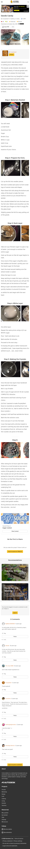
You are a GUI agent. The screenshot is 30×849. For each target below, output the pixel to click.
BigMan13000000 (10, 623)
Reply (15, 636)
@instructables (8, 829)
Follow (11, 54)
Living (3, 801)
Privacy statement (7, 841)
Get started (5, 815)
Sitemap (4, 819)
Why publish (5, 813)
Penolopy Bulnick (10, 745)
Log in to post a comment (15, 765)
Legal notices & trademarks (10, 846)
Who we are (5, 822)
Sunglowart (6, 19)
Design (3, 794)
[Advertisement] (15, 8)
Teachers (4, 805)
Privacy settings (18, 841)
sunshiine (8, 698)
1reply (4, 639)
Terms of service (19, 838)
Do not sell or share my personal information (14, 843)
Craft (3, 796)
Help (3, 817)
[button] (2, 2)
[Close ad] (28, 6)
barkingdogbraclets (10, 724)
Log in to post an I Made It (15, 551)
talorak (7, 645)
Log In (15, 613)
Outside (4, 803)
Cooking (12, 19)
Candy (18, 19)
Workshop (4, 792)
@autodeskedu (8, 832)
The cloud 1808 (9, 666)
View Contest (15, 531)
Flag (5, 633)
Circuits (4, 789)
